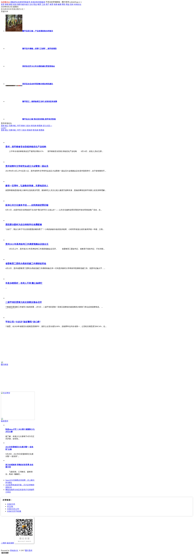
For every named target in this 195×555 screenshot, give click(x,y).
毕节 (19, 126)
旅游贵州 (4, 421)
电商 (19, 4)
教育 (39, 4)
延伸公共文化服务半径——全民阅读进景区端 (26, 205)
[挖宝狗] (18, 346)
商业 (68, 4)
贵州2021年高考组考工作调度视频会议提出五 (27, 244)
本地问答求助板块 (38, 2)
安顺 (11, 126)
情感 (55, 4)
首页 (3, 4)
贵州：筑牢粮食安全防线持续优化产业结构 (25, 146)
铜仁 (15, 126)
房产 (47, 4)
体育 (51, 4)
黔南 (23, 126)
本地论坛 (77, 4)
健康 (59, 4)
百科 (72, 4)
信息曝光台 (5, 2)
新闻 (7, 4)
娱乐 (27, 4)
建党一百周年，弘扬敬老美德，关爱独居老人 (26, 185)
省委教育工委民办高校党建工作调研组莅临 (25, 263)
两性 (63, 4)
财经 (11, 4)
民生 (35, 4)
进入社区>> (47, 126)
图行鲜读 (4, 364)
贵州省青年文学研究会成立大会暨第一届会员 (26, 166)
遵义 (7, 126)
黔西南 (39, 126)
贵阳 (3, 126)
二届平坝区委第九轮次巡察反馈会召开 (23, 302)
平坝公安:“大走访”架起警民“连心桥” (23, 322)
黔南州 (29, 130)
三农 (43, 4)
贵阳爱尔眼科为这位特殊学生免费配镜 (23, 224)
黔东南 (34, 126)
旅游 (23, 4)
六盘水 (28, 126)
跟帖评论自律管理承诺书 (20, 2)
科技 (15, 4)
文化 (31, 4)
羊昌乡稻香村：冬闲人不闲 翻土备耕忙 (23, 283)
